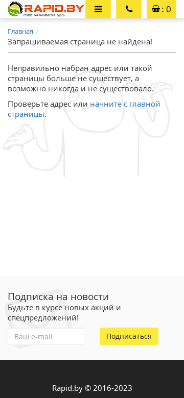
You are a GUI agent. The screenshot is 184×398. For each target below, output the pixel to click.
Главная (20, 31)
